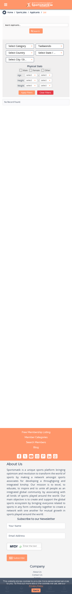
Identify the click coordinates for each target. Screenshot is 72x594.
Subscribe (19, 558)
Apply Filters (26, 92)
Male (25, 70)
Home (10, 12)
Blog (36, 447)
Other (47, 70)
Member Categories (36, 437)
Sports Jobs (21, 12)
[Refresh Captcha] (20, 546)
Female (36, 70)
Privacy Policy (36, 586)
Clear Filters (45, 92)
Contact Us (37, 574)
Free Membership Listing (36, 432)
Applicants (35, 12)
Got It (36, 590)
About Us (37, 571)
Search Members (36, 442)
